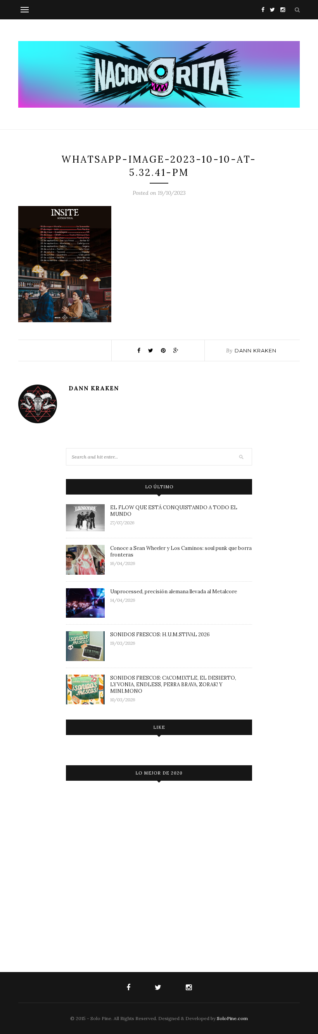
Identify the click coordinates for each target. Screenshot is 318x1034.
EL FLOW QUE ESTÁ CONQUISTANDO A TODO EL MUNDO (173, 510)
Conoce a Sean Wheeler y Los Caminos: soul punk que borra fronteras (181, 551)
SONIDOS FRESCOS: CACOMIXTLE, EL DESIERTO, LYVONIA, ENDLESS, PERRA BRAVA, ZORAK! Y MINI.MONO (173, 684)
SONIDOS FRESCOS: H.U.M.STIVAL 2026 (160, 634)
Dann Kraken (256, 350)
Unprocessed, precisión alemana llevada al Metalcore (173, 591)
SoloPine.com (232, 1018)
